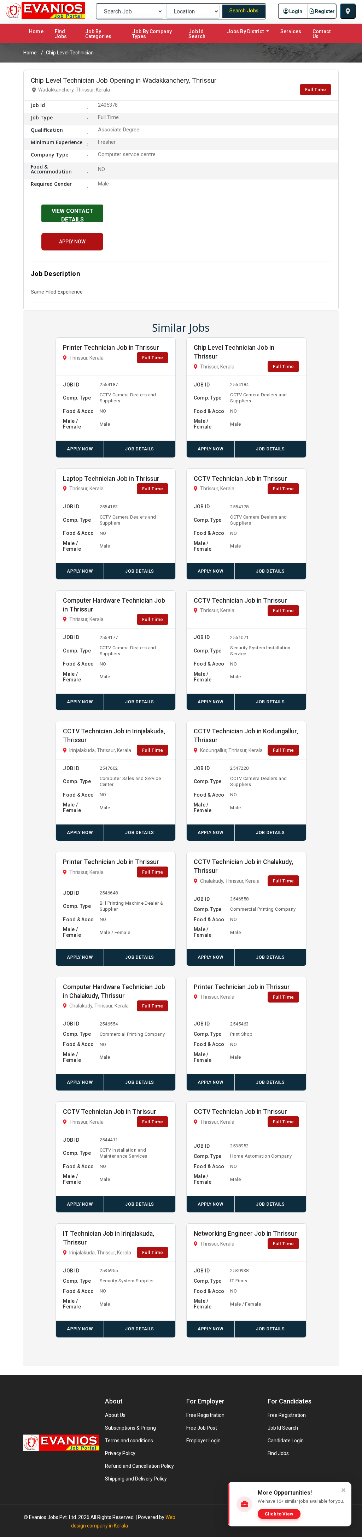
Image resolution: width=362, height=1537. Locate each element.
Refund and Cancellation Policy (139, 1466)
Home (37, 31)
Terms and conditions (129, 1440)
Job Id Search (196, 34)
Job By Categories (98, 34)
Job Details (139, 449)
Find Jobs (61, 34)
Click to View (279, 1514)
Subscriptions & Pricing (130, 1428)
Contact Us (322, 34)
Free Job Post (201, 1428)
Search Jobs (243, 11)
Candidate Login (286, 1440)
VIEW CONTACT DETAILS (72, 215)
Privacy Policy (120, 1453)
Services (290, 31)
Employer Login (203, 1440)
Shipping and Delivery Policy (136, 1479)
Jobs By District (246, 31)
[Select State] (348, 11)
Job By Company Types (151, 34)
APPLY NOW (72, 241)
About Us (115, 1415)
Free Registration (205, 1415)
